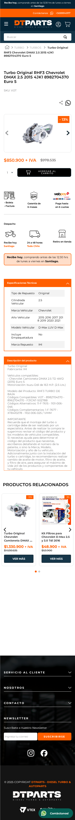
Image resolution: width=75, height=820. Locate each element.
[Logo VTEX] (27, 810)
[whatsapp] (68, 103)
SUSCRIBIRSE (54, 736)
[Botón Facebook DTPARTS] (44, 753)
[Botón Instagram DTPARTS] (31, 753)
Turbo (19, 47)
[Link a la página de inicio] (7, 48)
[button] (5, 530)
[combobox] (37, 37)
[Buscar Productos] (66, 37)
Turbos (35, 47)
